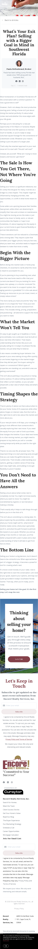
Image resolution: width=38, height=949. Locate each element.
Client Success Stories (11, 810)
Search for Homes (10, 802)
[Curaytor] (13, 794)
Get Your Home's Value (11, 813)
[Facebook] (4, 782)
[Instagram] (12, 782)
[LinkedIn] (8, 782)
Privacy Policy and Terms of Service (19, 739)
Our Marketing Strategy (12, 824)
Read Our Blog (8, 817)
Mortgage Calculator (11, 835)
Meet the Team (9, 806)
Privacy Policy (19, 908)
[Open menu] (35, 4)
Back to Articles (11, 20)
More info (6, 940)
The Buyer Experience (11, 820)
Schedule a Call (8, 828)
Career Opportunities (11, 831)
